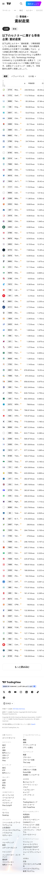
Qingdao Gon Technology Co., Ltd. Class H (17, 141)
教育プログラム (28, 871)
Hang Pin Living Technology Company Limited (17, 547)
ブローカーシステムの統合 (32, 865)
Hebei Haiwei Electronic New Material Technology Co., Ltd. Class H (17, 359)
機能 (24, 740)
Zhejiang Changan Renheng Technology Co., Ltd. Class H (17, 656)
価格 (24, 742)
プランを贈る (28, 747)
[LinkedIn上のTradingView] (26, 692)
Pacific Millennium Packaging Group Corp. (17, 393)
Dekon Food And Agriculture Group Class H (17, 216)
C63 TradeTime (29, 807)
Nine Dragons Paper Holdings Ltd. (17, 124)
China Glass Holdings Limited (17, 444)
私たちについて (28, 782)
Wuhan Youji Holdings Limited (17, 370)
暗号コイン (6, 753)
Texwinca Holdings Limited (17, 341)
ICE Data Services (19, 709)
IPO (3, 788)
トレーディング (8, 842)
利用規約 (26, 814)
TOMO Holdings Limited (17, 627)
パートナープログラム (31, 869)
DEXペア (5, 758)
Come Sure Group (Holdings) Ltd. (17, 645)
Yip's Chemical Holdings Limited (17, 336)
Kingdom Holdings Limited (17, 421)
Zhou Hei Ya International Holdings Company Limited (17, 313)
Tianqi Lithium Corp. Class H (17, 101)
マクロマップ (7, 803)
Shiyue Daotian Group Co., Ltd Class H (17, 273)
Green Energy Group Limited (17, 496)
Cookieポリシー (29, 822)
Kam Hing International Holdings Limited (17, 616)
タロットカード (28, 805)
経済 (4, 780)
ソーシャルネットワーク (11, 822)
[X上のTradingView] (4, 692)
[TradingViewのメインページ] (9, 3)
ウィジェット (28, 842)
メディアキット (28, 795)
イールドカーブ (8, 798)
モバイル (5, 813)
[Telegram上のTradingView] (32, 692)
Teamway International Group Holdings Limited (17, 622)
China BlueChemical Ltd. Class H (17, 221)
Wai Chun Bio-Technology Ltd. (17, 593)
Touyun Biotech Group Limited (17, 462)
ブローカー (27, 757)
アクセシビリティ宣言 (31, 825)
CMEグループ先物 (29, 770)
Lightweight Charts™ (31, 847)
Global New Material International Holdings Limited (17, 176)
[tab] (6, 29)
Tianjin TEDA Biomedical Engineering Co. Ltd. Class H (17, 456)
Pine (4, 760)
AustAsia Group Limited (17, 324)
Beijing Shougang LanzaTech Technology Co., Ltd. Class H (17, 204)
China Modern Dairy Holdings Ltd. (17, 187)
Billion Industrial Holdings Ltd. (17, 198)
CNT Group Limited (17, 582)
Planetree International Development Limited (17, 267)
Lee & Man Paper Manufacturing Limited (17, 158)
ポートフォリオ (8, 795)
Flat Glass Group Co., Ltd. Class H (17, 135)
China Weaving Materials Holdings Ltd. (17, 490)
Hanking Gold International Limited (17, 233)
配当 (4, 785)
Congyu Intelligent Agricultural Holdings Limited (17, 553)
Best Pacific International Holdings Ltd (17, 307)
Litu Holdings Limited (17, 542)
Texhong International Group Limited (17, 256)
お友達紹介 (6, 827)
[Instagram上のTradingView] (21, 692)
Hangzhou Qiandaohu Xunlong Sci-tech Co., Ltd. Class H (17, 250)
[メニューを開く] (3, 3)
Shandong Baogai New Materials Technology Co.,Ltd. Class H (17, 507)
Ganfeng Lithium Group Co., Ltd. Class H (17, 95)
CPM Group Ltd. (17, 605)
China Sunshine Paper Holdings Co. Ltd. (17, 381)
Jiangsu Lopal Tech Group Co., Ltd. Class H (17, 227)
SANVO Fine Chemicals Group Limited (17, 296)
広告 (24, 861)
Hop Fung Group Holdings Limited (17, 570)
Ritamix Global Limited (17, 473)
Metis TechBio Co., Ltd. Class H (17, 164)
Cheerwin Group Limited (17, 301)
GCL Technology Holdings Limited (17, 130)
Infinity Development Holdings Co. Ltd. (17, 416)
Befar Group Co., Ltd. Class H (17, 153)
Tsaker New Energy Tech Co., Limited (17, 376)
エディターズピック (9, 848)
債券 (4, 750)
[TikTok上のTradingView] (37, 692)
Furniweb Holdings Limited (17, 610)
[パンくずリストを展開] (15, 10)
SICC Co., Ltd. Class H (17, 113)
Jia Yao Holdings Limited (17, 181)
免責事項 (26, 817)
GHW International (17, 330)
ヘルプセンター (28, 790)
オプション (6, 800)
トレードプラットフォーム (32, 853)
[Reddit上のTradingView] (4, 697)
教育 (4, 845)
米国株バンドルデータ (31, 775)
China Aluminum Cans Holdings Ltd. (17, 427)
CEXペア (5, 755)
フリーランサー (8, 862)
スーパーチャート (8, 738)
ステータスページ (29, 834)
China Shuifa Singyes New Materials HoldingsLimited (17, 599)
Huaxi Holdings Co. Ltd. (17, 564)
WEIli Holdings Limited (17, 404)
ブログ (25, 787)
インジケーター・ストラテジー (11, 856)
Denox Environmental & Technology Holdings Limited (17, 633)
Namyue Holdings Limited (17, 559)
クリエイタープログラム (11, 830)
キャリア (26, 792)
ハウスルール (7, 833)
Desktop (5, 815)
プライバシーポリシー (31, 820)
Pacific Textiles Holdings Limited (17, 353)
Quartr (33, 724)
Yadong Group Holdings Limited (17, 536)
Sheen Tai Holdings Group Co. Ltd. (17, 530)
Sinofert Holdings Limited (17, 210)
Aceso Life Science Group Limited (17, 347)
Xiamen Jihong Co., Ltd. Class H (17, 244)
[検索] (21, 3)
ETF (3, 748)
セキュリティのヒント (31, 827)
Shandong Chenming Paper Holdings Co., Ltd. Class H (17, 284)
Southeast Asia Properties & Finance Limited (17, 484)
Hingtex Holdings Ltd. (17, 650)
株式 (4, 745)
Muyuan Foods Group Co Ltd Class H (17, 90)
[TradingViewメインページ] (11, 682)
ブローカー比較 (28, 760)
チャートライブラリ (30, 844)
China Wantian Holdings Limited (17, 319)
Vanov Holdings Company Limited (17, 439)
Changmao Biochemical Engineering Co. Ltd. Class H (17, 639)
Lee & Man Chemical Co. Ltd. (17, 290)
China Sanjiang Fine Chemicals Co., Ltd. (17, 278)
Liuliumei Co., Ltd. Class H (17, 193)
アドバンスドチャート (31, 849)
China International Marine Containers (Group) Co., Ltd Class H (17, 118)
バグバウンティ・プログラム (32, 831)
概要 (24, 755)
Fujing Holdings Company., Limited (17, 524)
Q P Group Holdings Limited (17, 450)
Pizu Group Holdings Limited (17, 261)
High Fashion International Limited (17, 502)
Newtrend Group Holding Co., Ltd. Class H (17, 410)
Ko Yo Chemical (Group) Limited (17, 519)
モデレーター (7, 835)
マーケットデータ (29, 745)
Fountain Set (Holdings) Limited (17, 399)
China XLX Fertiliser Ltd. (17, 170)
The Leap (26, 762)
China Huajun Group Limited (17, 479)
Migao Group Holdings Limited (17, 238)
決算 (4, 783)
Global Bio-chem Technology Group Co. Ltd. (17, 433)
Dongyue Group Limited (17, 147)
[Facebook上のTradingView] (9, 692)
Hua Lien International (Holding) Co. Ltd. (17, 587)
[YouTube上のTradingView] (15, 692)
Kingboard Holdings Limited (17, 107)
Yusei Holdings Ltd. (17, 513)
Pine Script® (7, 805)
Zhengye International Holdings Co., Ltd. (17, 576)
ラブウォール (7, 825)
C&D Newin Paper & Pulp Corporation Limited (17, 467)
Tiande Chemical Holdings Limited (17, 387)
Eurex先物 (27, 772)
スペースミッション (30, 785)
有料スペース (7, 865)
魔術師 (4, 859)
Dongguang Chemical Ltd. (17, 364)
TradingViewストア (30, 802)
